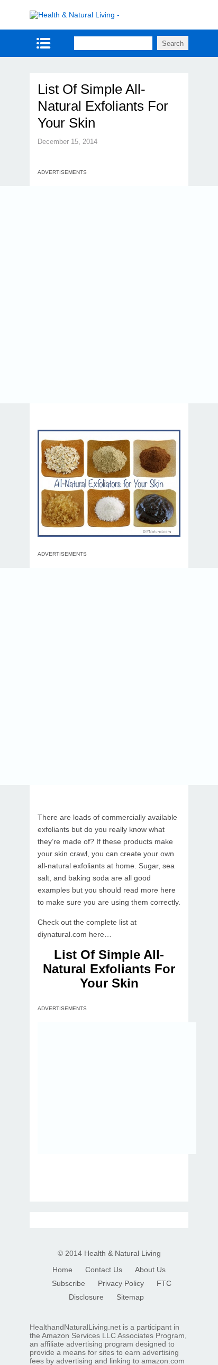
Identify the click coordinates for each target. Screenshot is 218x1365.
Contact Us (103, 1269)
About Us (150, 1269)
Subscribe (68, 1283)
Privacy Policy (121, 1283)
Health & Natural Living (122, 1253)
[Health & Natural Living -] (75, 15)
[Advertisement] (109, 294)
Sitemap (130, 1297)
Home (62, 1269)
